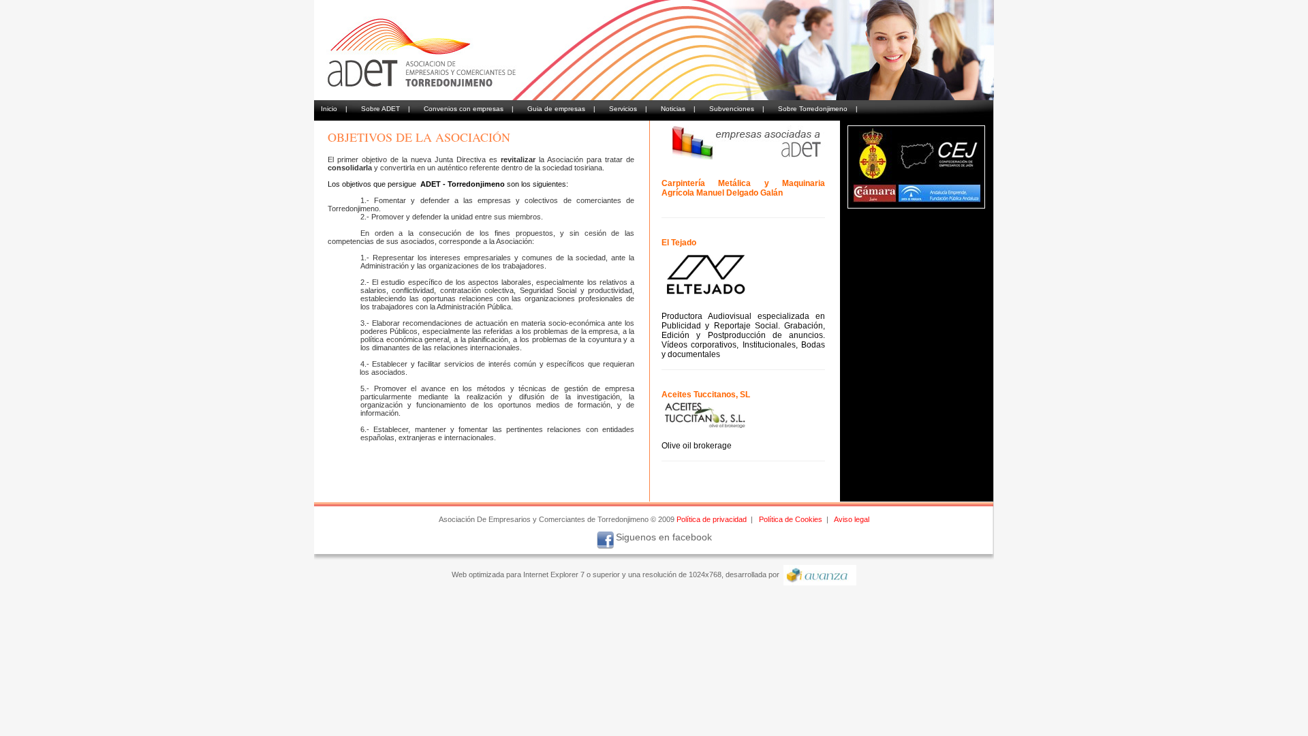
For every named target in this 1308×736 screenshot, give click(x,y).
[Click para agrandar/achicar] (916, 167)
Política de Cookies (790, 519)
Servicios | (628, 108)
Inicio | (334, 108)
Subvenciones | (736, 108)
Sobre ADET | (385, 108)
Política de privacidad (711, 519)
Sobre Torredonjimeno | (818, 108)
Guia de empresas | (561, 108)
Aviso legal (851, 519)
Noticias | (678, 108)
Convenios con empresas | (469, 108)
